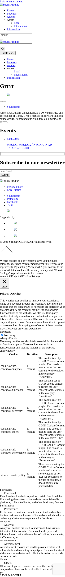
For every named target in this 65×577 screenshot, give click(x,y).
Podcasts (11, 13)
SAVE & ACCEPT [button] (10, 575)
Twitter (11, 205)
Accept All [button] (6, 276)
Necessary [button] (5, 331)
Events (10, 10)
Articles (11, 16)
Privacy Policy (15, 186)
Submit (4, 175)
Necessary (9, 335)
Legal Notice (14, 189)
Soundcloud (13, 106)
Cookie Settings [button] (31, 276)
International (21, 26)
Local (17, 22)
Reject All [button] (17, 276)
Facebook (12, 202)
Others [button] (3, 559)
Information (13, 29)
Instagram (12, 198)
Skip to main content (11, 1)
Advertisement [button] (8, 540)
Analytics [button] (5, 521)
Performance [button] (7, 505)
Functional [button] (6, 489)
